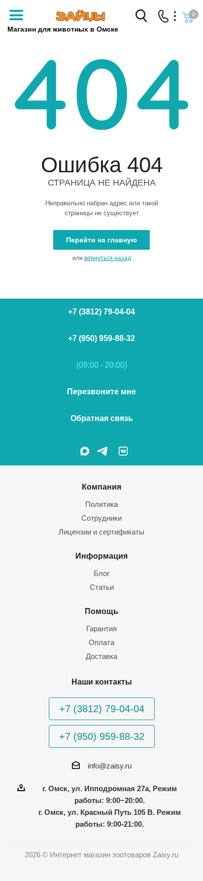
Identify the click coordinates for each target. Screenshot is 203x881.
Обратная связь (101, 418)
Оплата (101, 642)
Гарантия (101, 628)
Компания (101, 486)
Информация (101, 555)
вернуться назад (107, 258)
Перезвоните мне (101, 391)
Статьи (102, 587)
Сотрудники (101, 518)
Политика (101, 504)
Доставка (101, 656)
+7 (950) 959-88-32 (101, 338)
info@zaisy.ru (110, 766)
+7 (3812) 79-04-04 (101, 311)
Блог (101, 573)
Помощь (101, 611)
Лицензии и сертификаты (101, 532)
